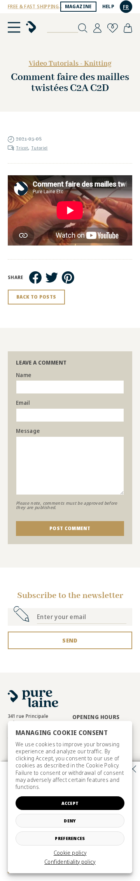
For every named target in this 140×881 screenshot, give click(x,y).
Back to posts (36, 297)
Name (23, 375)
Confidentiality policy (70, 861)
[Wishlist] (112, 28)
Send (69, 640)
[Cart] (128, 28)
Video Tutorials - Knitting (70, 63)
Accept (70, 803)
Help (108, 6)
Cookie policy (70, 852)
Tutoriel (39, 148)
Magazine (78, 6)
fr (126, 7)
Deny (70, 821)
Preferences (70, 838)
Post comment (70, 528)
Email (23, 403)
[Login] (97, 28)
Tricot (22, 148)
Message (28, 431)
